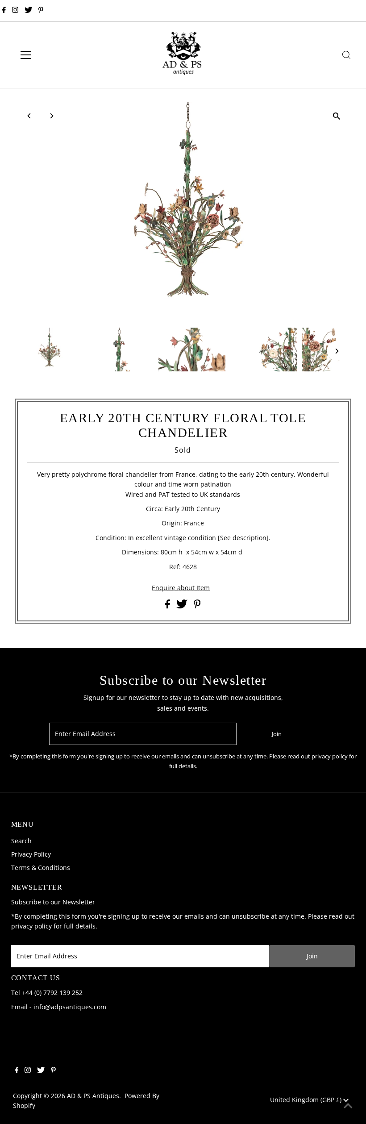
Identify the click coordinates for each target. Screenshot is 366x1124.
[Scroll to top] (348, 1106)
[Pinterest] (41, 10)
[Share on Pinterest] (197, 606)
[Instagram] (15, 10)
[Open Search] (346, 55)
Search (21, 841)
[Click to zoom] (337, 116)
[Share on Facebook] (168, 606)
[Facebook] (4, 10)
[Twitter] (28, 10)
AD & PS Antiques (93, 1095)
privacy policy (31, 926)
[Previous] (29, 116)
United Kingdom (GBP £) (306, 1099)
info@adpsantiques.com (69, 1007)
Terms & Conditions (40, 867)
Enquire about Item (181, 588)
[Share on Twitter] (182, 606)
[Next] (51, 116)
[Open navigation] (54, 55)
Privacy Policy (31, 854)
